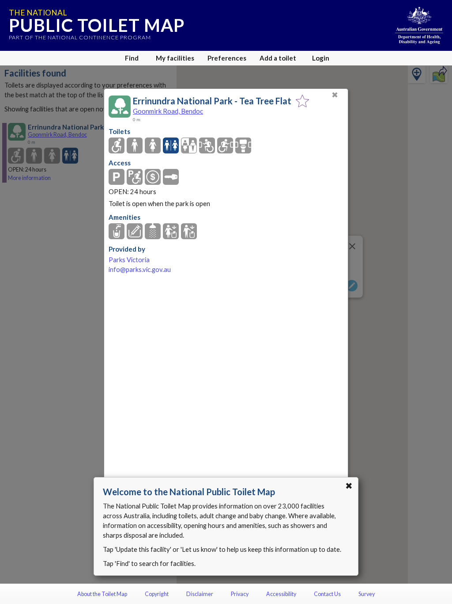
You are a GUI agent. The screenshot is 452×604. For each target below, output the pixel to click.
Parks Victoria (129, 260)
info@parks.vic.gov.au (140, 269)
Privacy (240, 594)
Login (320, 58)
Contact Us (327, 594)
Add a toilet (278, 58)
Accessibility (281, 594)
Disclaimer (199, 594)
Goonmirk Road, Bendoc (168, 111)
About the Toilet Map (102, 594)
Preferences (226, 58)
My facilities (175, 58)
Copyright (157, 594)
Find (132, 58)
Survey (366, 594)
